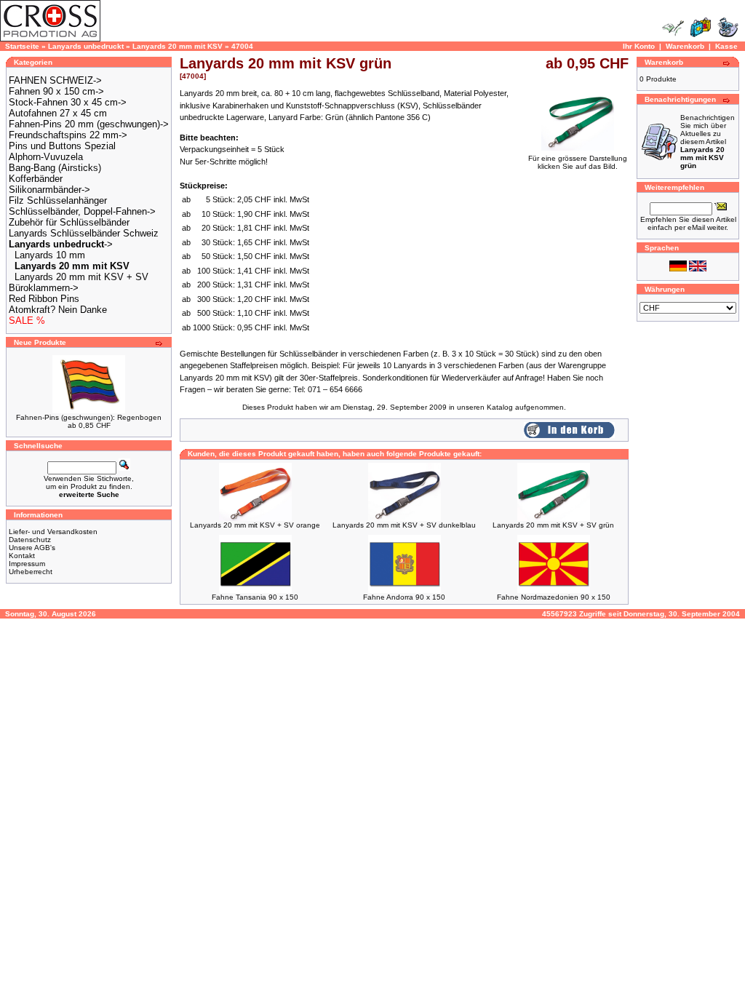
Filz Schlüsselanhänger (58, 200)
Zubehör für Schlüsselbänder (69, 222)
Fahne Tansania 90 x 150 (255, 597)
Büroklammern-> (44, 287)
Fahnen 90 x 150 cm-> (56, 91)
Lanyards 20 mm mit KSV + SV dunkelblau (404, 525)
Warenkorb (685, 46)
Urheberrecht (30, 572)
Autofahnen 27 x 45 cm (58, 113)
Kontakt (22, 556)
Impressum (27, 564)
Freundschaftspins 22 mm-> (68, 135)
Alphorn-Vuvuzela (46, 156)
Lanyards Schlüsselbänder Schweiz (84, 233)
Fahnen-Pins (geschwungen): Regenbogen (89, 417)
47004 (242, 46)
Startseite (22, 46)
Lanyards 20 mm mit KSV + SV (81, 276)
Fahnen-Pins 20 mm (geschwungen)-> (89, 124)
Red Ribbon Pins (44, 298)
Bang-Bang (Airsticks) (55, 167)
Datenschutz (30, 540)
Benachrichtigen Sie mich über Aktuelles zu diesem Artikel (707, 142)
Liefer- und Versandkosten (53, 532)
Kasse (726, 46)
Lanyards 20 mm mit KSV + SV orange (255, 525)
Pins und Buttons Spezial (62, 145)
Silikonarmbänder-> (49, 189)
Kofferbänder (36, 178)
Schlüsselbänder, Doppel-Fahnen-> (82, 211)
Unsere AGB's (32, 548)
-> (61, 244)
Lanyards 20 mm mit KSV (177, 46)
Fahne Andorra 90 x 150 (404, 597)
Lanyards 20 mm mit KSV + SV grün (553, 525)
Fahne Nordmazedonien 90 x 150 (553, 597)
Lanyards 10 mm (50, 255)
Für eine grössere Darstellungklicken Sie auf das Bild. (577, 162)
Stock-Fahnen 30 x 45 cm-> (68, 102)
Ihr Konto (639, 46)
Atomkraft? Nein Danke (58, 309)
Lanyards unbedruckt (86, 46)
